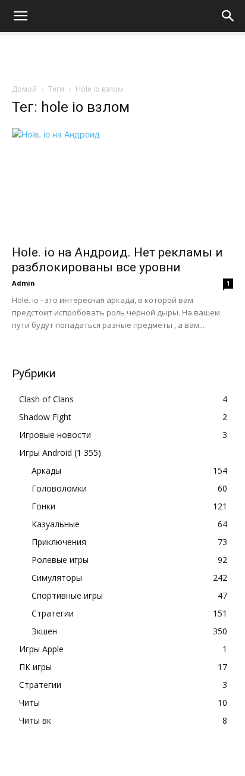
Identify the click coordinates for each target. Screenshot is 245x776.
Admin (23, 283)
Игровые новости (55, 434)
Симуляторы (57, 577)
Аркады (46, 470)
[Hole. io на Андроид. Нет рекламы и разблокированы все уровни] (122, 182)
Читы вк (35, 720)
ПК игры (35, 666)
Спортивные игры (67, 595)
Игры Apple (41, 649)
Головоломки (59, 488)
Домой (24, 89)
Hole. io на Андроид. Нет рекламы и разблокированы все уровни (117, 259)
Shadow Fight (45, 417)
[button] (20, 16)
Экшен (44, 631)
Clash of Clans (46, 399)
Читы (29, 702)
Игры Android (45, 452)
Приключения (59, 541)
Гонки (43, 506)
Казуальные (56, 524)
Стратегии (53, 613)
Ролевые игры (60, 559)
